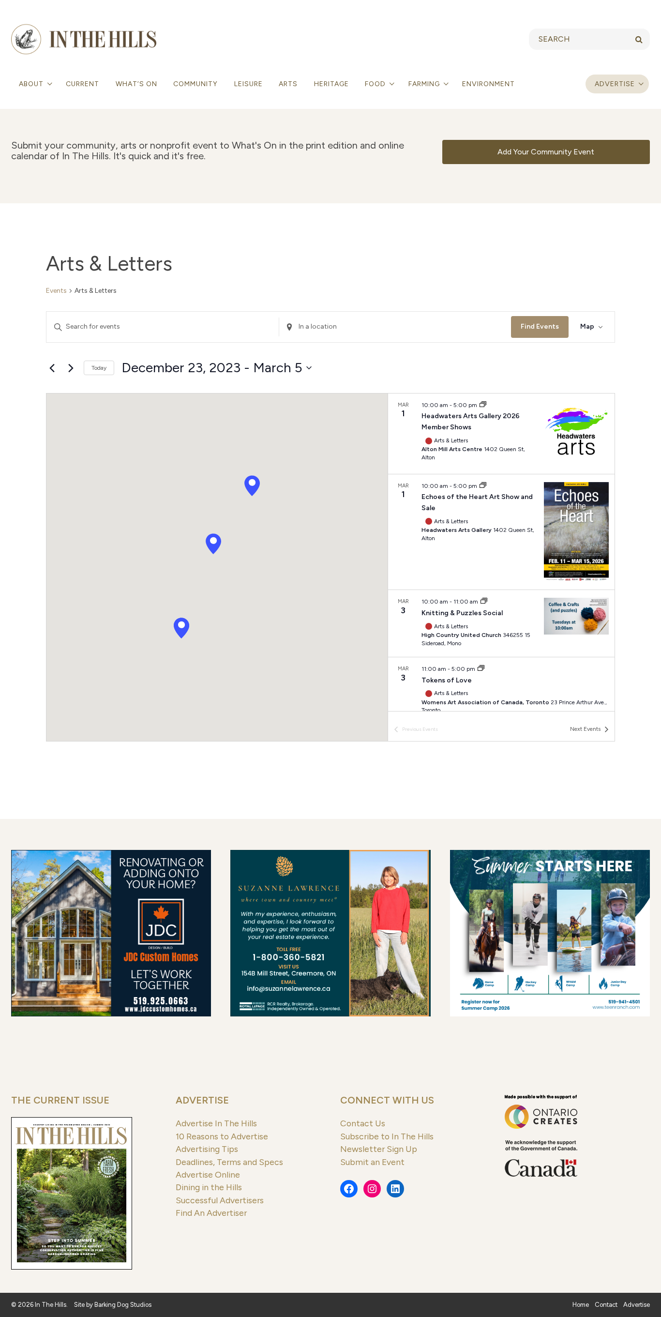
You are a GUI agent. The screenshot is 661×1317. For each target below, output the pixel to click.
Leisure (248, 84)
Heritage (331, 84)
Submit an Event (372, 1162)
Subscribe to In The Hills (387, 1136)
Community (195, 84)
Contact (606, 1304)
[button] (213, 543)
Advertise (615, 84)
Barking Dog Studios (122, 1304)
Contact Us (362, 1123)
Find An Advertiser (211, 1213)
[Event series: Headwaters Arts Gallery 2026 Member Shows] (483, 405)
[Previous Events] (52, 368)
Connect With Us (387, 1100)
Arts (288, 84)
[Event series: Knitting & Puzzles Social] (484, 601)
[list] (501, 552)
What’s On (136, 84)
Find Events (540, 326)
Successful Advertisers (220, 1200)
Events (56, 291)
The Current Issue (60, 1100)
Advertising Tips (207, 1149)
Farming (425, 84)
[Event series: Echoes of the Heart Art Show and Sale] (483, 486)
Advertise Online (208, 1174)
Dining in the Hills (209, 1187)
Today (98, 367)
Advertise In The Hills (216, 1123)
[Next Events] (70, 368)
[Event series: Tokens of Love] (481, 669)
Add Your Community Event (545, 151)
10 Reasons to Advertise (222, 1136)
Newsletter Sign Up (378, 1149)
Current (82, 84)
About (32, 84)
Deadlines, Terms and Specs (229, 1162)
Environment (488, 84)
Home (580, 1304)
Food (376, 84)
